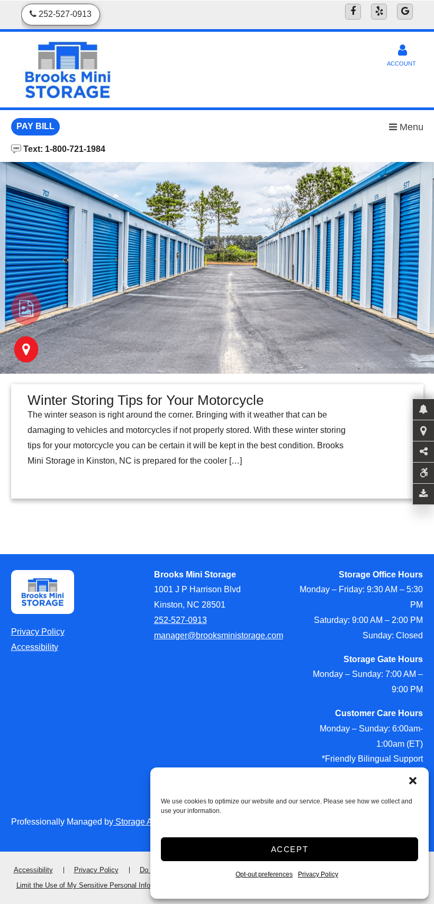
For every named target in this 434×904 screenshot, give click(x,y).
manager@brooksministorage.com (218, 635)
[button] (413, 780)
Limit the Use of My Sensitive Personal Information (94, 885)
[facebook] (353, 12)
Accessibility (34, 647)
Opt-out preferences (264, 874)
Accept (290, 849)
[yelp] (379, 12)
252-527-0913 (180, 620)
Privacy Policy (318, 874)
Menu (410, 127)
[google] (405, 12)
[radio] (26, 308)
